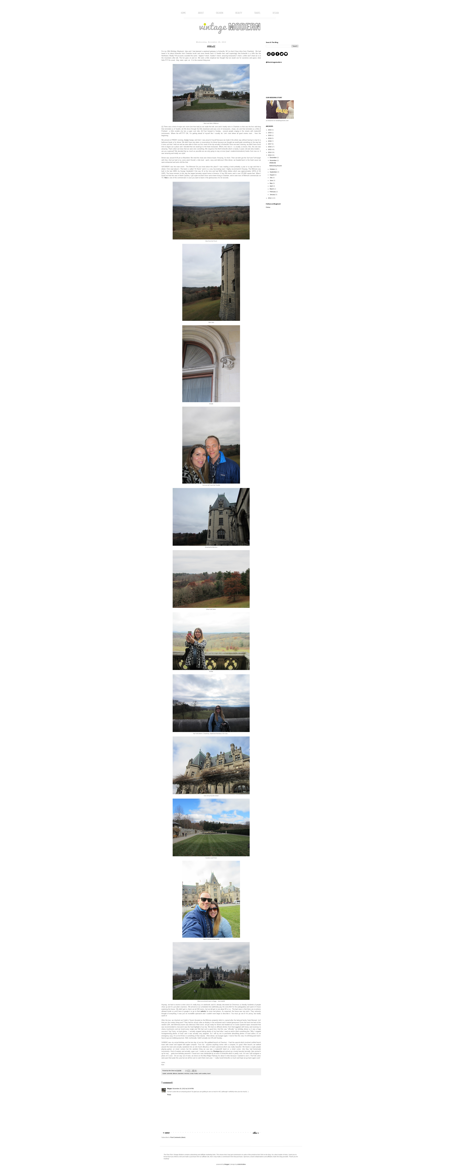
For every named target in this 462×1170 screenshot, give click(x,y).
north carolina (202, 1073)
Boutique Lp (217, 1051)
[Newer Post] (166, 1134)
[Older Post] (256, 1134)
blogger (226, 1164)
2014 (270, 152)
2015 (270, 149)
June (271, 180)
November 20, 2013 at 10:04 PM (183, 1088)
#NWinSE (273, 163)
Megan (169, 1088)
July (271, 177)
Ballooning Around (276, 166)
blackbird (180, 1073)
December (273, 157)
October (272, 169)
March (272, 189)
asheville (169, 1073)
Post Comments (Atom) (177, 1137)
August (272, 175)
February (273, 192)
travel (208, 1073)
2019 (270, 138)
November (273, 160)
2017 (270, 144)
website (203, 1011)
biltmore (175, 1073)
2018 (270, 141)
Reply (169, 1094)
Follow (268, 207)
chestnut (186, 1073)
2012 (270, 198)
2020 (270, 135)
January (272, 194)
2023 (270, 133)
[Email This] (186, 1071)
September (273, 172)
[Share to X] (191, 1071)
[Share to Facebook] (193, 1071)
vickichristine (241, 1164)
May (271, 183)
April (271, 186)
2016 (270, 147)
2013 (270, 155)
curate (192, 1073)
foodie (196, 1073)
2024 (270, 130)
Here (166, 178)
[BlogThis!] (189, 1071)
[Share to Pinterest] (195, 1071)
